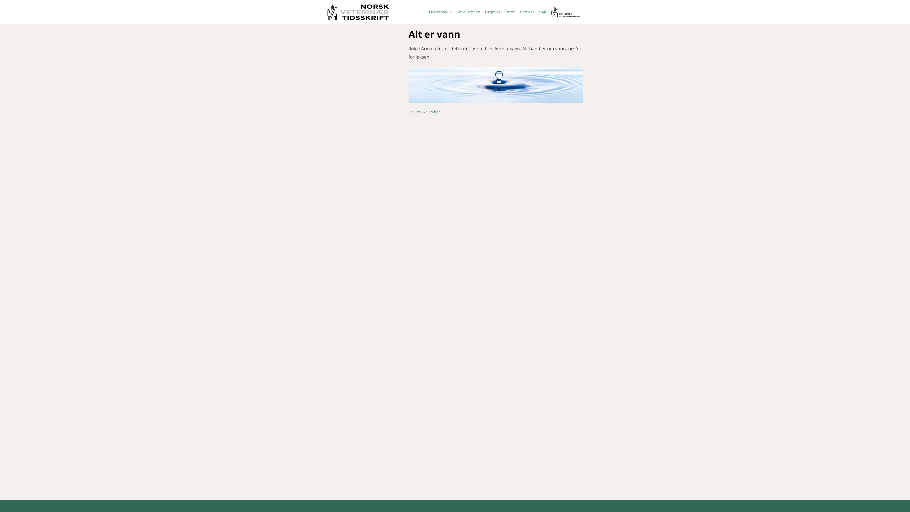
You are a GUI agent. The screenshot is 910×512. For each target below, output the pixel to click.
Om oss (527, 12)
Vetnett (558, 9)
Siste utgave (468, 12)
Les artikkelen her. (425, 111)
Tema (510, 12)
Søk (542, 12)
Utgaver (492, 12)
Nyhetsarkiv (440, 12)
